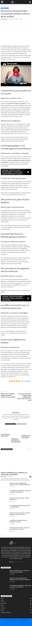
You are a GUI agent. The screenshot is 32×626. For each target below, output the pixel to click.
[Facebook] (2, 22)
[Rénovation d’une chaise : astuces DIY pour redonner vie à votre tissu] (5, 531)
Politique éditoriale (12, 620)
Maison (2, 605)
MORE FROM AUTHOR (21, 424)
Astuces (3, 601)
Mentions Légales (22, 622)
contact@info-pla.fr (19, 561)
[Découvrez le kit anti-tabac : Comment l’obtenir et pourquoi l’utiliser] (5, 516)
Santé (5, 5)
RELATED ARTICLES (10, 424)
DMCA (7, 622)
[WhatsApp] (13, 22)
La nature (3, 608)
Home (2, 5)
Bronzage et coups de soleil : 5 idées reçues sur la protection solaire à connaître (26, 437)
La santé (9, 5)
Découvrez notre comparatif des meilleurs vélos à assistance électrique (20, 483)
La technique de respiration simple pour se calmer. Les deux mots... (20, 491)
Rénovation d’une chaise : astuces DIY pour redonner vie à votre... (20, 528)
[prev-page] (15, 445)
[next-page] (17, 445)
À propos (5, 620)
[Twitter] (5, 22)
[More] (16, 22)
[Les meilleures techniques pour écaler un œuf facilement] (5, 508)
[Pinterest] (9, 22)
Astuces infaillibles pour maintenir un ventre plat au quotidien (5, 435)
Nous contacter (14, 622)
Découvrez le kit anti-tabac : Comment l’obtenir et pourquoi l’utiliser (20, 513)
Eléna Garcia (4, 19)
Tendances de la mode (6, 612)
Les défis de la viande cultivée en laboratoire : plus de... (18, 521)
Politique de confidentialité (23, 620)
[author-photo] (16, 407)
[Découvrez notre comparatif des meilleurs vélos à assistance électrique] (5, 487)
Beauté (2, 610)
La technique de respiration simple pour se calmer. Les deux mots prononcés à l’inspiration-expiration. (16, 440)
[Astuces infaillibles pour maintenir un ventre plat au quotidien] (5, 429)
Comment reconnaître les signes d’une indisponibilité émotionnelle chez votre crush (24, 397)
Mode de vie (3, 603)
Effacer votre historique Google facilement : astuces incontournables (8, 395)
